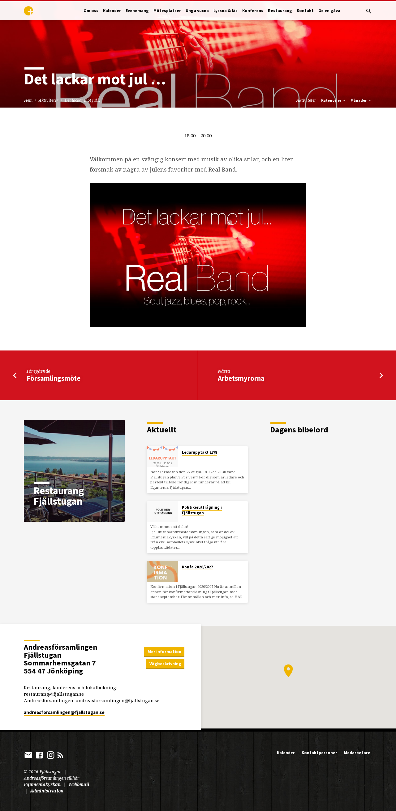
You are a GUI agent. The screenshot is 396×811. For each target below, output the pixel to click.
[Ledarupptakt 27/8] (162, 456)
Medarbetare (357, 752)
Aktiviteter (48, 100)
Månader (359, 100)
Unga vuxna (197, 10)
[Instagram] (50, 755)
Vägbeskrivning (165, 663)
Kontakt (305, 10)
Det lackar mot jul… (82, 100)
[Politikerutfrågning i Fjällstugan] (162, 511)
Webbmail (78, 784)
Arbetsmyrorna (241, 378)
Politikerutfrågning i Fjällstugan (202, 510)
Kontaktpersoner (319, 752)
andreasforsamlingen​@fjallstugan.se (64, 712)
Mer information (164, 651)
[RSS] (60, 755)
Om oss (91, 10)
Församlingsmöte (53, 378)
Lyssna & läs (225, 10)
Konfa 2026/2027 (197, 567)
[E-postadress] (28, 755)
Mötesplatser (167, 10)
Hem (28, 100)
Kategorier (331, 100)
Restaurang (280, 10)
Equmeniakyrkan (42, 784)
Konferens (252, 10)
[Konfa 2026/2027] (162, 571)
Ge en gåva (329, 10)
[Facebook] (39, 755)
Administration (46, 791)
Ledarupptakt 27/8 (199, 452)
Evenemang (137, 10)
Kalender (112, 10)
